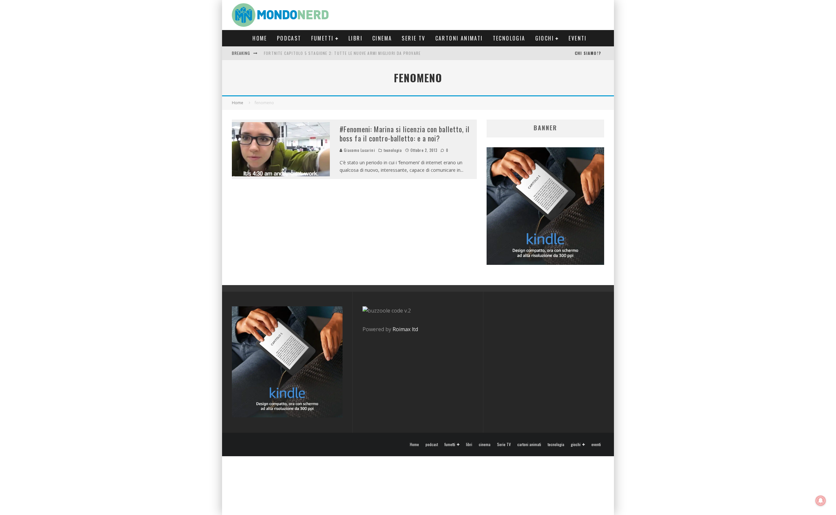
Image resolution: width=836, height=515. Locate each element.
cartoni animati (459, 38)
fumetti (322, 38)
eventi (578, 38)
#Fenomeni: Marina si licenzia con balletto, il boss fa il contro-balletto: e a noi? (405, 134)
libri (355, 38)
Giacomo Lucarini (359, 150)
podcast (289, 38)
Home (259, 38)
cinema (382, 38)
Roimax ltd (405, 329)
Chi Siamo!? (588, 53)
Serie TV (413, 38)
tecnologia (509, 38)
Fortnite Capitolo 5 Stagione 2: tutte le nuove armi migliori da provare (342, 53)
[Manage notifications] (820, 500)
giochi (544, 38)
